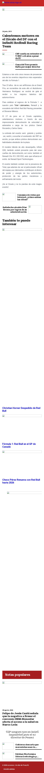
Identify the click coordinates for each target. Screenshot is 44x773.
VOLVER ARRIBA (9, 769)
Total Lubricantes (21, 105)
